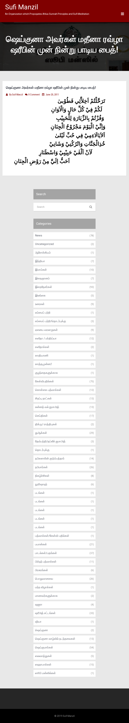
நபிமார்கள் (41, 467)
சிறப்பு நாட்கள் (43, 398)
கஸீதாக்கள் (42, 347)
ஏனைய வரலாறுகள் (46, 329)
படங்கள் (40, 492)
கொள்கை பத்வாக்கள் (48, 390)
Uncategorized (44, 244)
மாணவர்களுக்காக (46, 595)
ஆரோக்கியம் (43, 252)
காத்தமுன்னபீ (43, 364)
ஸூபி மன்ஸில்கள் (45, 673)
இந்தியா (40, 261)
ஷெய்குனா (41, 630)
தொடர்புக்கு (42, 450)
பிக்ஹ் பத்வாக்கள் (45, 561)
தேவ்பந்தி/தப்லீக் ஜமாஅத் (50, 441)
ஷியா (38, 621)
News (38, 235)
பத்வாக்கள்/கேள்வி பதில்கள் (52, 535)
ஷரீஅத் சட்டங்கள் (45, 613)
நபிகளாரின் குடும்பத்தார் (49, 458)
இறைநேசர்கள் (43, 287)
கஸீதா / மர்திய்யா (46, 338)
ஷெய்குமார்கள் (44, 647)
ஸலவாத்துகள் (43, 656)
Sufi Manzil (17, 94)
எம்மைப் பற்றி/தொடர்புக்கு (50, 321)
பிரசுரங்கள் (41, 570)
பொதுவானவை (44, 578)
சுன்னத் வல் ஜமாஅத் (47, 407)
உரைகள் (40, 304)
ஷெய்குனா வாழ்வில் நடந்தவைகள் (55, 638)
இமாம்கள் (41, 269)
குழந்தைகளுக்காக (46, 372)
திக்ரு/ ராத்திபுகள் (46, 424)
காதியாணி (41, 355)
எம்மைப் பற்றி (42, 312)
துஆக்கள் (41, 432)
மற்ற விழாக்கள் (44, 587)
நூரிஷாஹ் (41, 484)
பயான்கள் (41, 544)
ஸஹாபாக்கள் (43, 664)
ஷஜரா (38, 604)
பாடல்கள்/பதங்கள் (46, 553)
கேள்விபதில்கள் (44, 381)
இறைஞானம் (42, 278)
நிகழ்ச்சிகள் (42, 475)
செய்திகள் (41, 415)
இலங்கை (40, 295)
